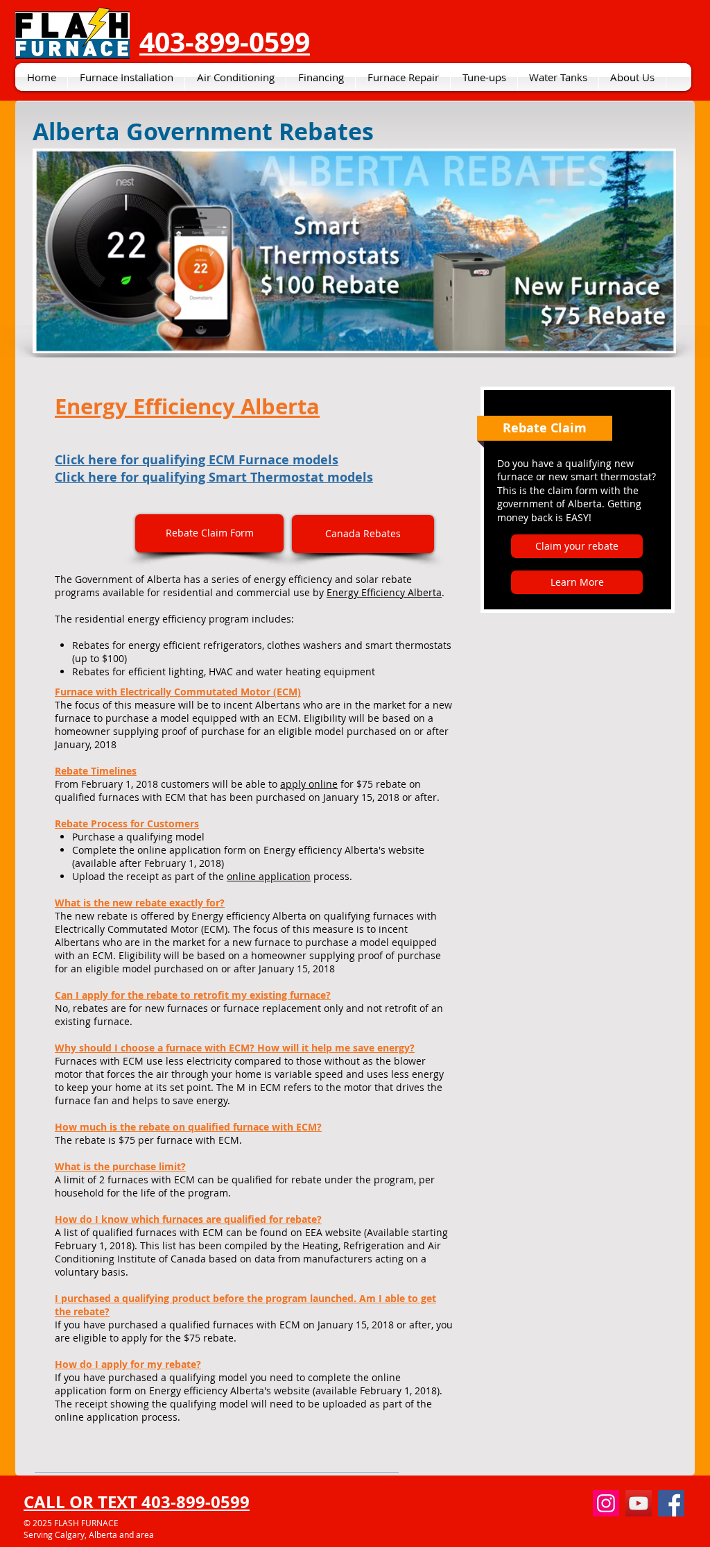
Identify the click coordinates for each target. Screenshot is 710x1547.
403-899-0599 (224, 41)
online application (269, 876)
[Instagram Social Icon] (606, 1503)
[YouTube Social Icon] (638, 1503)
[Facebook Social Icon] (671, 1503)
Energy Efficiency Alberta (384, 592)
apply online (309, 784)
